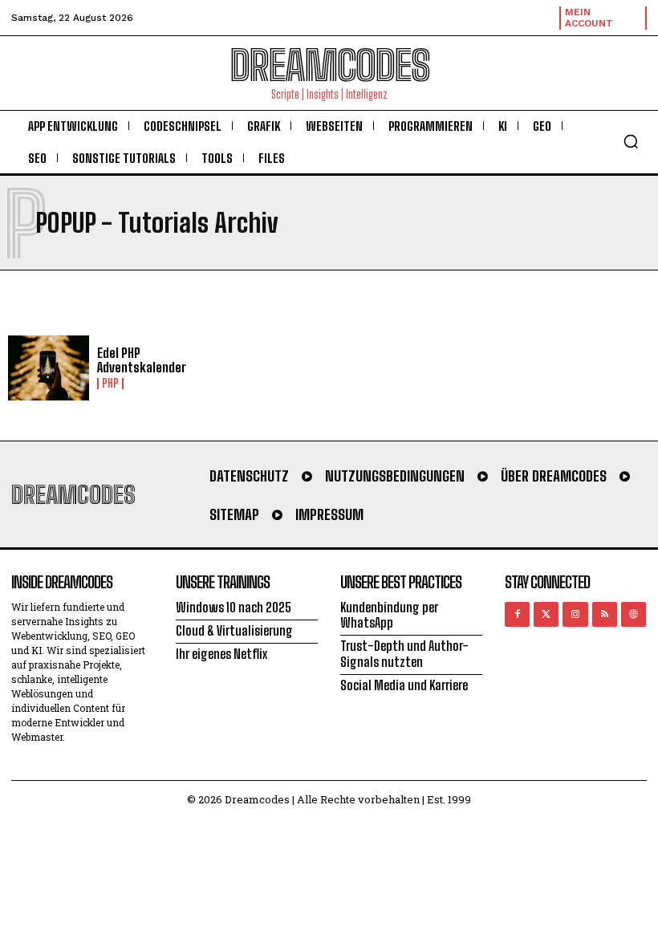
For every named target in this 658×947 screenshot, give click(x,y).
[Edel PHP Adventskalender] (48, 367)
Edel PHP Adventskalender (141, 360)
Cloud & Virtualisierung (234, 630)
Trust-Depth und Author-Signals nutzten (404, 653)
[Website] (633, 614)
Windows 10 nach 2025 (233, 607)
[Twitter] (546, 614)
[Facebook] (517, 614)
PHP (110, 383)
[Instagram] (575, 614)
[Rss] (604, 614)
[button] (631, 141)
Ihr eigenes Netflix (221, 653)
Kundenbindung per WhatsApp (389, 614)
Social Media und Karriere (404, 685)
